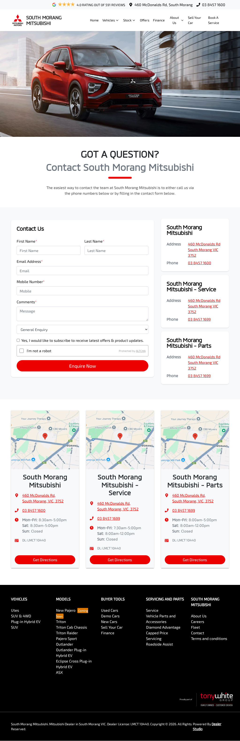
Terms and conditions (209, 638)
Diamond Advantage (163, 627)
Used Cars (109, 610)
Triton (61, 621)
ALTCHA (141, 350)
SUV (14, 627)
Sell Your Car (194, 20)
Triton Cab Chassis (71, 627)
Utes (15, 610)
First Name (27, 241)
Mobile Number (31, 281)
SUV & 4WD (21, 616)
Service (152, 610)
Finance (159, 20)
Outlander (64, 644)
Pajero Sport (66, 638)
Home (94, 20)
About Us (174, 20)
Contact (197, 633)
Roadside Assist (159, 644)
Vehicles (108, 20)
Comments (27, 302)
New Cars (109, 621)
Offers (144, 20)
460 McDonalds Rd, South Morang (164, 4)
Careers (197, 621)
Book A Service (213, 20)
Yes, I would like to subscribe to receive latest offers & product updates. (82, 340)
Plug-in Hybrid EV (26, 621)
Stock (127, 20)
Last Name (94, 241)
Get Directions (45, 559)
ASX (59, 672)
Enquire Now (82, 366)
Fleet (195, 627)
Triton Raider (67, 633)
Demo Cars (110, 616)
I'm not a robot (39, 350)
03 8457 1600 (213, 4)
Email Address (30, 261)
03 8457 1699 (199, 319)
